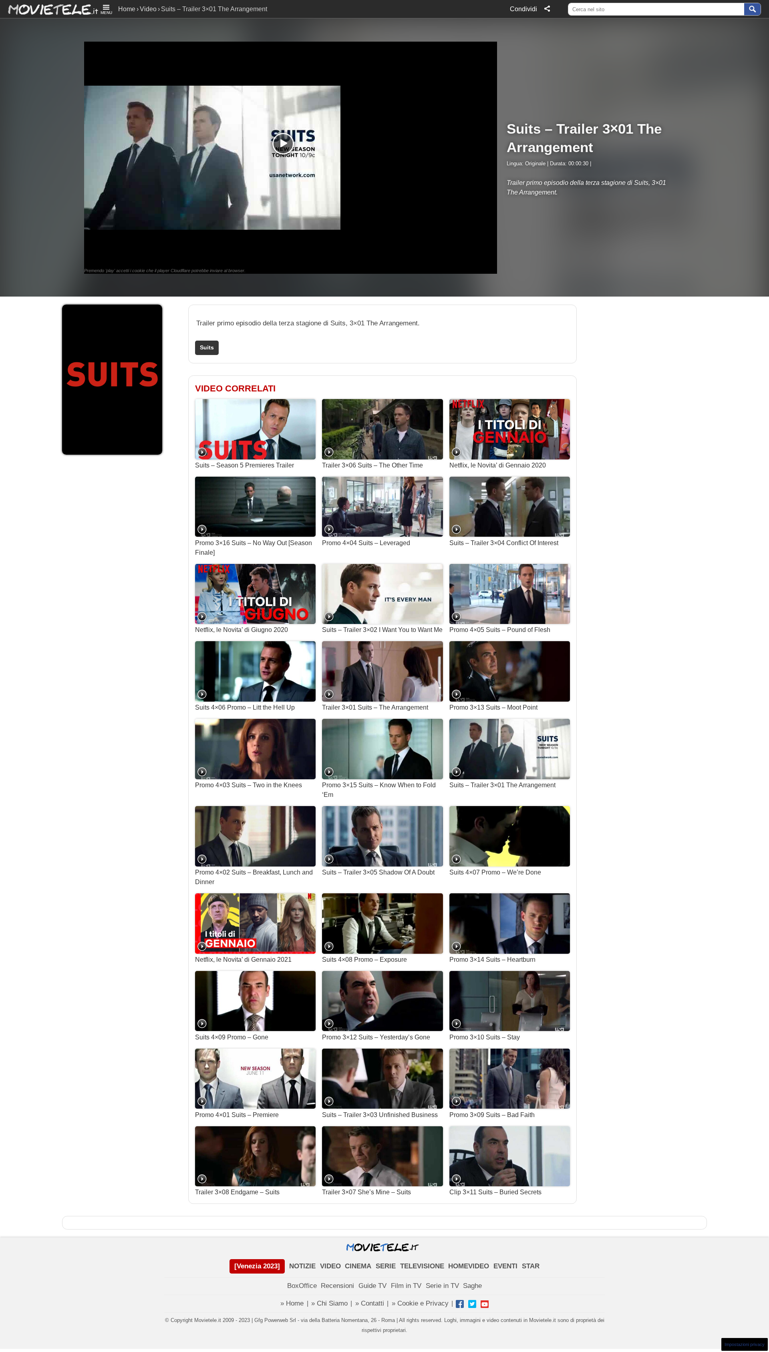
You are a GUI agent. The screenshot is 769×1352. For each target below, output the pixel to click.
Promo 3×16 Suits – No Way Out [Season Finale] (253, 548)
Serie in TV (442, 1286)
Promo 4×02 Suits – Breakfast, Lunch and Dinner (254, 877)
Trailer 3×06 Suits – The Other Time (372, 465)
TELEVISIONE (422, 1266)
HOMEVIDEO (468, 1266)
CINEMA (358, 1266)
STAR (531, 1266)
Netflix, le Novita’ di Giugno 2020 (241, 629)
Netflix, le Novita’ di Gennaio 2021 (243, 959)
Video (148, 9)
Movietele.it (49, 9)
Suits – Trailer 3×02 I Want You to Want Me (382, 629)
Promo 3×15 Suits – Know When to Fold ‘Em (379, 790)
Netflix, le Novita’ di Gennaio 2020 (497, 465)
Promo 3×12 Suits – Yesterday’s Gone (376, 1037)
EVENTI (505, 1266)
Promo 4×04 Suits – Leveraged (366, 543)
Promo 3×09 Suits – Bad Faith (492, 1114)
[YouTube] (485, 1304)
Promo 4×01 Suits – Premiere (237, 1114)
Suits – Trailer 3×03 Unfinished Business (380, 1114)
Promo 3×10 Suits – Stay (484, 1037)
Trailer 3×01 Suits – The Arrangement (375, 707)
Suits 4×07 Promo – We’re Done (495, 872)
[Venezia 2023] (257, 1266)
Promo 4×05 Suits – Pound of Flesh (499, 629)
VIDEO (330, 1266)
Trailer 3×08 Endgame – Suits (237, 1192)
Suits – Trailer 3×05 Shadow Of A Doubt (378, 872)
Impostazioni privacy (745, 1344)
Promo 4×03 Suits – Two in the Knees (248, 785)
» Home (292, 1303)
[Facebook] (460, 1304)
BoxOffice (302, 1286)
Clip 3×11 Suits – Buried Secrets (495, 1192)
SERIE (386, 1266)
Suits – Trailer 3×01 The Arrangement (502, 785)
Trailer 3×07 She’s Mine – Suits (366, 1192)
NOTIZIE (302, 1266)
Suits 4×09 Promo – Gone (231, 1037)
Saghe (472, 1286)
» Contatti (369, 1303)
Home (126, 9)
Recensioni (337, 1286)
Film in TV (406, 1286)
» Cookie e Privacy (420, 1303)
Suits (207, 348)
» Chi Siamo (329, 1303)
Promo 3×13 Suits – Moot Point (493, 707)
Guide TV (372, 1286)
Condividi (523, 9)
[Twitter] (472, 1304)
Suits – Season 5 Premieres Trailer (244, 465)
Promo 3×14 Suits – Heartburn (492, 959)
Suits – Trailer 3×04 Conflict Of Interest (503, 543)
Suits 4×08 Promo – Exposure (364, 959)
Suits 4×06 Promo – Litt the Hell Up (245, 707)
